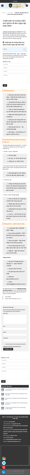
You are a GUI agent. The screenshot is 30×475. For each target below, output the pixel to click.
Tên (4, 326)
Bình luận (5, 313)
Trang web (5, 338)
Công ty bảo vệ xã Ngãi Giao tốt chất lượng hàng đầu (16, 399)
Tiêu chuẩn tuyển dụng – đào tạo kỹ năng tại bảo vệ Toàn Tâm (16, 389)
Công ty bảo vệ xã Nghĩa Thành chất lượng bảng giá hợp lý (16, 403)
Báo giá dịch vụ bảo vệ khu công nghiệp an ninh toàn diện (16, 394)
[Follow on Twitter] (15, 1)
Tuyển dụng (10, 12)
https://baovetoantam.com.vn (13, 298)
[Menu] (2, 6)
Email (4, 332)
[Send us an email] (16, 1)
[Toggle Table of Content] (24, 49)
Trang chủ (3, 12)
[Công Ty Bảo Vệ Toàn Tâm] (15, 5)
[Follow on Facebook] (13, 1)
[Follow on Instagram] (14, 1)
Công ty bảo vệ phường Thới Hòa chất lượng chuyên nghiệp (15, 408)
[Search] (27, 6)
